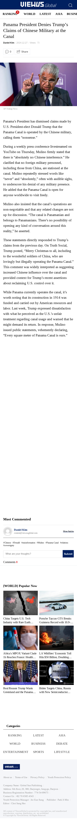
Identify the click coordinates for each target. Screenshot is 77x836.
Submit (68, 553)
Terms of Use (21, 777)
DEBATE (62, 743)
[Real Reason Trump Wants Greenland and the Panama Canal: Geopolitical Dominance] (20, 677)
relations (64, 542)
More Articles (68, 531)
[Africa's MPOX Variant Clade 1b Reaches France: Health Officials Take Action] (20, 642)
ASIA (58, 14)
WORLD (29, 14)
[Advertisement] (33, 362)
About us (7, 777)
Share (24, 51)
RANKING (10, 14)
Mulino (41, 542)
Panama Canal (53, 542)
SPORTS (38, 751)
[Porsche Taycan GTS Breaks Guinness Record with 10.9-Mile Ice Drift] (56, 607)
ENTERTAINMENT (15, 751)
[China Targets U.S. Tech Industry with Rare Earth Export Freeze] (20, 607)
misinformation (28, 542)
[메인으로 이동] (38, 6)
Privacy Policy (37, 777)
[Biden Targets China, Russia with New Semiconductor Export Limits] (56, 677)
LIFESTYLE (62, 751)
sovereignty (9, 545)
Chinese (7, 542)
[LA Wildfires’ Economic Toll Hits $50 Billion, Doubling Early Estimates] (56, 642)
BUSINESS (38, 743)
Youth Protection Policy (59, 777)
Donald (17, 542)
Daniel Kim (8, 43)
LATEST (45, 14)
